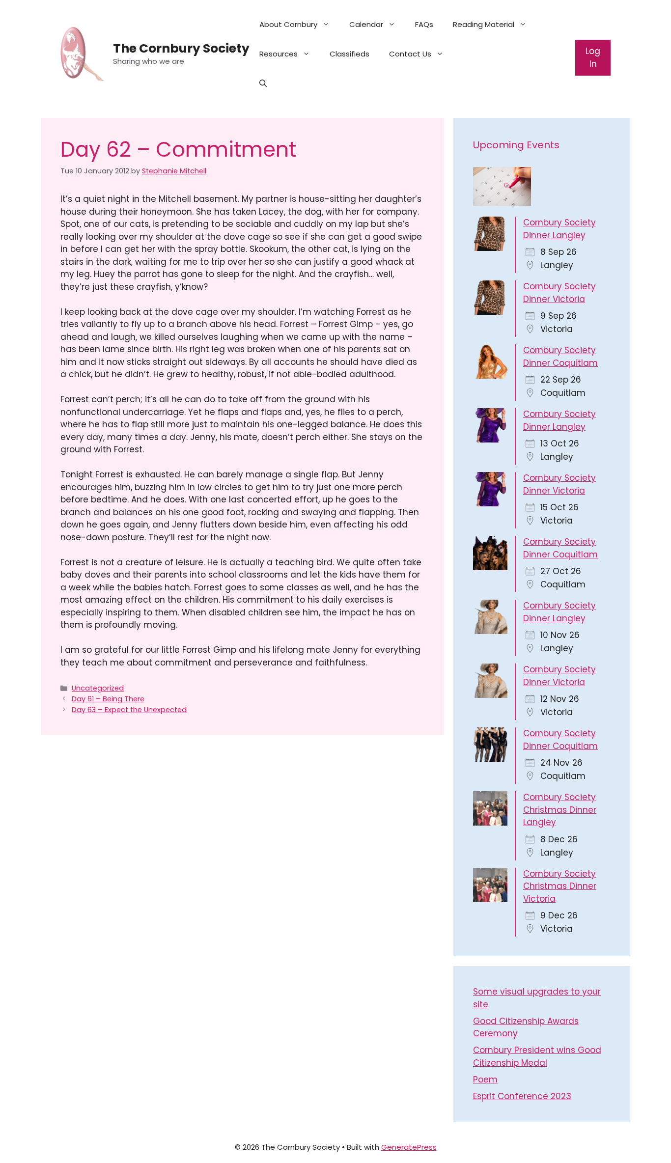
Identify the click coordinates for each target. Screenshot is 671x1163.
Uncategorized (98, 688)
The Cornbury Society (181, 48)
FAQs (424, 24)
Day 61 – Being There (108, 699)
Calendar (366, 24)
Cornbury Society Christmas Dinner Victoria (559, 886)
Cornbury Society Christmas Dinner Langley (559, 809)
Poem (485, 1079)
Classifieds (349, 54)
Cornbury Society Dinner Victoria (559, 292)
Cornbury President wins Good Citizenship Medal (537, 1056)
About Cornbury (288, 24)
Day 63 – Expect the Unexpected (129, 710)
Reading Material (483, 24)
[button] (263, 83)
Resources (278, 54)
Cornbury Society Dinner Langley (559, 229)
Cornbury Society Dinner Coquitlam (560, 356)
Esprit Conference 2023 (522, 1096)
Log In (593, 57)
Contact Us (410, 54)
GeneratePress (409, 1147)
